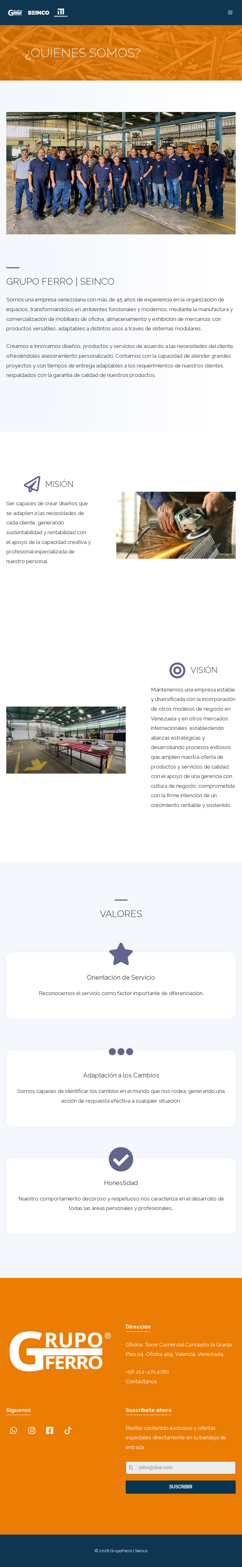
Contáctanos (141, 1381)
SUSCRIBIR (180, 1487)
